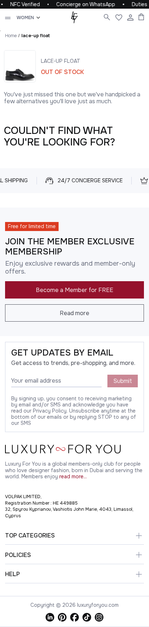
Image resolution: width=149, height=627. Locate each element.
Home (11, 35)
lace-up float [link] (35, 35)
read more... (73, 477)
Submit (122, 381)
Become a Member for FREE (74, 290)
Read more (74, 313)
